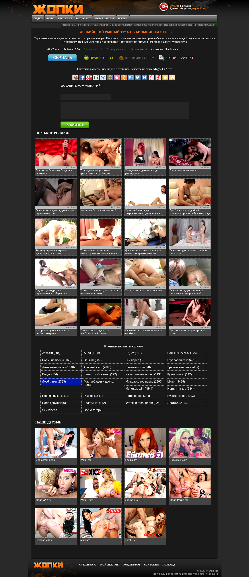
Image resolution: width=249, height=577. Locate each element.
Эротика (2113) (177, 402)
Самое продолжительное (148, 24)
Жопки (53, 564)
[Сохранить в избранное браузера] (165, 77)
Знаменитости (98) (138, 367)
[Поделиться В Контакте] (144, 77)
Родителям (131, 564)
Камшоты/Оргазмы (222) (100, 374)
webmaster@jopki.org (205, 573)
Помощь (168, 564)
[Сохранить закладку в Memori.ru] (117, 77)
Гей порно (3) (134, 360)
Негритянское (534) (180, 388)
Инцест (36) (50, 374)
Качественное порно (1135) (144, 374)
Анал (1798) (92, 353)
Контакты (151, 564)
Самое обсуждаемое (121, 24)
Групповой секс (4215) (182, 360)
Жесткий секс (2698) (97, 367)
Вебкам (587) (93, 360)
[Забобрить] (75, 77)
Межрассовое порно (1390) (144, 381)
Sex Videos (49, 410)
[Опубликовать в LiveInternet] (96, 77)
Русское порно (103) (181, 395)
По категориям (99, 24)
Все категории (93, 410)
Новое (66, 24)
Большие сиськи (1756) (183, 353)
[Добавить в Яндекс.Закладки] (151, 77)
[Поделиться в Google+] (89, 77)
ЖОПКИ (66, 8)
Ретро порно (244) (138, 395)
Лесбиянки (171, 49)
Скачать (62, 57)
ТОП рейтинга (80, 24)
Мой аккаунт (110, 564)
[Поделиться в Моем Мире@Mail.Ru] (110, 77)
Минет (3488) (176, 381)
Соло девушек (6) (54, 402)
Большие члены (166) (56, 360)
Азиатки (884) (51, 353)
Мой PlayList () (207, 24)
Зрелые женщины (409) (183, 367)
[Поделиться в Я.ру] (158, 77)
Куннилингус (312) (179, 374)
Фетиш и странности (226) (143, 402)
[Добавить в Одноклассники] (124, 77)
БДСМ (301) (134, 353)
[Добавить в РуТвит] (131, 77)
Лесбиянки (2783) (54, 381)
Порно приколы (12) (55, 395)
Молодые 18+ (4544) (139, 388)
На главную (87, 564)
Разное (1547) (93, 395)
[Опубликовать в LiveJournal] (103, 77)
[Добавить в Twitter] (138, 77)
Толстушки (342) (95, 402)
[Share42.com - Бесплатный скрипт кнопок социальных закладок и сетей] (172, 77)
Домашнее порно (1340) (58, 367)
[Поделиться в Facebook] (82, 77)
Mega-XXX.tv (162, 69)
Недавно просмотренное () (180, 24)
